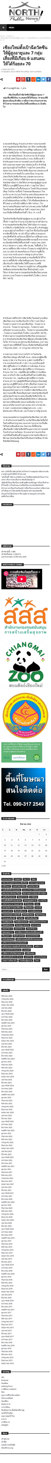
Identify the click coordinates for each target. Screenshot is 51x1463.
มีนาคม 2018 (6, 1298)
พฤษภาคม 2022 (7, 1148)
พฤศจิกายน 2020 (7, 1202)
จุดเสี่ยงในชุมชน (8, 897)
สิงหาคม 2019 (6, 1247)
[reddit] (33, 79)
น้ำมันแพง (29, 904)
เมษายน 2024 (6, 1080)
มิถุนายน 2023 (6, 1109)
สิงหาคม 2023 (6, 1104)
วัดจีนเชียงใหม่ (31, 918)
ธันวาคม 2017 (6, 1307)
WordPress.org (7, 1448)
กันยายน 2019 (6, 1244)
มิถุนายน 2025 (6, 1038)
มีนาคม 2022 (6, 1154)
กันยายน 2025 (6, 1029)
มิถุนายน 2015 (6, 1360)
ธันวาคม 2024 (6, 1056)
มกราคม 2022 (6, 1160)
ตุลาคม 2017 (6, 1313)
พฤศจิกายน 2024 (7, 1059)
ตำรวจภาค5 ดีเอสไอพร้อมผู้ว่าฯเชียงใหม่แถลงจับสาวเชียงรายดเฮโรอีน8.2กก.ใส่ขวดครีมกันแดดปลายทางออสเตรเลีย (25, 489)
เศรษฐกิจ (4, 1425)
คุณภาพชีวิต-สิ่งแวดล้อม (20, 72)
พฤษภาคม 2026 (7, 1005)
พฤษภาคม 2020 (7, 1220)
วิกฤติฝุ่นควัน (7, 922)
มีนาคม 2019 (6, 1262)
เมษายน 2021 (6, 1187)
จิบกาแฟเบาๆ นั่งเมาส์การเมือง (34, 893)
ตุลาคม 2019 (6, 1241)
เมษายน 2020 (6, 1223)
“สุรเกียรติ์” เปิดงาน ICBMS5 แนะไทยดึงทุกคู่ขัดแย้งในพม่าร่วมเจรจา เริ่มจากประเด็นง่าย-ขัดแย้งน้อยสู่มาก (25, 478)
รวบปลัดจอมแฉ (35, 911)
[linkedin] (38, 79)
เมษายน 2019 (6, 1259)
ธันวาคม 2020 (6, 1199)
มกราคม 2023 (6, 1124)
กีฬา (3, 1392)
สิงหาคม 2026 (6, 996)
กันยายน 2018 (6, 1280)
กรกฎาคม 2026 (7, 999)
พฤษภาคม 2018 (7, 1292)
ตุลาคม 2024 (6, 1062)
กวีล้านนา (6, 886)
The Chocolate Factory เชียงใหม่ (14, 883)
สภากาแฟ (36, 925)
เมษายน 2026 (6, 1008)
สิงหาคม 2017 (6, 1319)
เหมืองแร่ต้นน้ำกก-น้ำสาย (12, 957)
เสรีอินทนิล (30, 953)
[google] (23, 79)
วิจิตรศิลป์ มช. (7, 925)
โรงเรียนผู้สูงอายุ (25, 961)
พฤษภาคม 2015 (7, 1363)
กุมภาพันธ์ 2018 (7, 1301)
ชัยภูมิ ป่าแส (22, 897)
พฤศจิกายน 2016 (7, 1345)
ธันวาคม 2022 (6, 1127)
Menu (11, 27)
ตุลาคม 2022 (6, 1133)
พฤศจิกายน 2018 (7, 1274)
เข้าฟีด (3, 1442)
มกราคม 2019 (6, 1268)
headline (10, 36)
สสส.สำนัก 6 (31, 929)
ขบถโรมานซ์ (33, 886)
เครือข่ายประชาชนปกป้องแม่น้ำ (14, 943)
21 (32, 851)
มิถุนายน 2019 (6, 1253)
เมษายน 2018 (6, 1295)
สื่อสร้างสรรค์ (19, 936)
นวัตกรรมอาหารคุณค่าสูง (12, 904)
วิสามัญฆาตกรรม (22, 925)
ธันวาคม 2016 (6, 1342)
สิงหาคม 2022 (6, 1139)
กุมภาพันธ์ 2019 (7, 1265)
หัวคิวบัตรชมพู (8, 939)
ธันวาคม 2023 (6, 1092)
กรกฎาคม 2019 (7, 1250)
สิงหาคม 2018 (6, 1283)
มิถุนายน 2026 (6, 1002)
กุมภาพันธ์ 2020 (7, 1229)
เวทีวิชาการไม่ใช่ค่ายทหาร (12, 953)
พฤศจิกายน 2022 (7, 1130)
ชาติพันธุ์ (33, 897)
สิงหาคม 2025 (6, 1032)
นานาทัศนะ (5, 1407)
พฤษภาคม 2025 (7, 1041)
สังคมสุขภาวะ (7, 932)
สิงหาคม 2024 (6, 1068)
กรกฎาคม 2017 (7, 1322)
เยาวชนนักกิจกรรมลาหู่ (11, 950)
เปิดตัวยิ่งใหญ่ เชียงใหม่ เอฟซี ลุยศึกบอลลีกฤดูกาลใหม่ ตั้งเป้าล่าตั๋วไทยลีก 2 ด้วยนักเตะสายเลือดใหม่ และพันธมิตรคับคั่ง (25, 484)
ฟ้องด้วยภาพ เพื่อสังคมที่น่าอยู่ (12, 1410)
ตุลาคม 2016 (6, 1348)
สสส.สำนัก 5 (19, 929)
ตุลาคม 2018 (6, 1277)
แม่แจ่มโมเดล (40, 957)
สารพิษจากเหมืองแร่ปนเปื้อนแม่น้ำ (29, 932)
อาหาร (4, 1419)
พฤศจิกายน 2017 (7, 1310)
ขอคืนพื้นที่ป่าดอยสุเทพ (11, 890)
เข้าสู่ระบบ (5, 1439)
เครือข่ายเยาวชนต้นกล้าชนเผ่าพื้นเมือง (17, 946)
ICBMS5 (18, 879)
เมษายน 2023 (6, 1115)
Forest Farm (7, 879)
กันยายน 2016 (6, 1351)
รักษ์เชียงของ (28, 915)
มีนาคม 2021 (6, 1190)
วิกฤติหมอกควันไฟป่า (38, 922)
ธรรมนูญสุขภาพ (30, 901)
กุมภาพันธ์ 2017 (7, 1337)
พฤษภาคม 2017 (7, 1328)
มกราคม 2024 (6, 1089)
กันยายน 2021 (6, 1172)
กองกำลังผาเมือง (19, 886)
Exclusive (4, 1380)
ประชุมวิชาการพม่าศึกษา (12, 908)
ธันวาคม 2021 (6, 1163)
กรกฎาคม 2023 (7, 1106)
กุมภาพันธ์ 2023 (7, 1121)
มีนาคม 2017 (6, 1334)
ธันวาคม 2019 (6, 1235)
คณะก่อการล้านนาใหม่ (11, 893)
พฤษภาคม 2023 (7, 1112)
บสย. (37, 904)
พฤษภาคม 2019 (7, 1256)
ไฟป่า (37, 961)
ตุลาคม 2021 (6, 1169)
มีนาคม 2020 (6, 1226)
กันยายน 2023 (6, 1101)
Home (2, 36)
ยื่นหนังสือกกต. (20, 911)
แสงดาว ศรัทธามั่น (9, 961)
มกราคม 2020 (6, 1232)
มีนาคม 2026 (6, 1011)
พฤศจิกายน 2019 (7, 1238)
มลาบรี (38, 908)
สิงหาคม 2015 (6, 1354)
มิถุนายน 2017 (6, 1325)
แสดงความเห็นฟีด (8, 1445)
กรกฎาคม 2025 (7, 1035)
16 (46, 845)
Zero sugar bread (37, 883)
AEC (2, 1377)
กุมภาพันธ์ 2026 (7, 1014)
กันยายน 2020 (6, 1208)
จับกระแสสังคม (35, 72)
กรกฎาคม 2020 (7, 1214)
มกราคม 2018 (6, 1304)
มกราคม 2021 (6, 1196)
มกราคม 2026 (6, 1017)
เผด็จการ (38, 946)
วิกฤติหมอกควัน (21, 922)
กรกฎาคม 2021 (7, 1178)
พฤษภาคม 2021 (7, 1184)
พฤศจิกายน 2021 (7, 1166)
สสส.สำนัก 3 (7, 929)
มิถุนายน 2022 (6, 1145)
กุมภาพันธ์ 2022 (7, 1157)
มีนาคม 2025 (6, 1047)
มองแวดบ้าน (7, 911)
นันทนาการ (5, 1404)
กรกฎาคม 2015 (7, 1357)
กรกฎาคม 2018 (7, 1286)
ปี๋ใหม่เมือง (29, 908)
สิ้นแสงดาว (6, 936)
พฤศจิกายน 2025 (7, 1023)
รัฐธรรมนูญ (40, 915)
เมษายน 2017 (6, 1331)
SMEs (34, 879)
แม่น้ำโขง (28, 957)
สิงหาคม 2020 (6, 1211)
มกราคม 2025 (6, 1053)
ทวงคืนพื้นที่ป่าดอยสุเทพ (11, 901)
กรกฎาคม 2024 (7, 1071)
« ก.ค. (3, 866)
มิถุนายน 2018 (6, 1289)
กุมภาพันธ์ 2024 (7, 1086)
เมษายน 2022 (6, 1151)
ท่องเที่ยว (4, 1401)
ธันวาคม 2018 (6, 1271)
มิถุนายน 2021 (6, 1181)
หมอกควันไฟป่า (33, 936)
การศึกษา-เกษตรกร (8, 1389)
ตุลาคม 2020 (6, 1205)
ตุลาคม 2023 (6, 1098)
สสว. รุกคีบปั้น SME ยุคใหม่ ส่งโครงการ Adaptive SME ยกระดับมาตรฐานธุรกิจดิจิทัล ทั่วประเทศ (25, 472)
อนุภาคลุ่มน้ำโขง (8, 1416)
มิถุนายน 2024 (6, 1074)
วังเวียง (20, 918)
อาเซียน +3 (5, 1422)
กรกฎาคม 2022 (7, 1142)
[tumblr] (28, 79)
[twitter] (43, 79)
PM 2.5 (26, 879)
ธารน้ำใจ (42, 901)
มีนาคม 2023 (6, 1118)
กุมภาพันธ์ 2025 (7, 1050)
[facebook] (48, 79)
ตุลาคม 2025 (6, 1026)
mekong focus (7, 1386)
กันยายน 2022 (6, 1136)
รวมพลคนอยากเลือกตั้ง (11, 915)
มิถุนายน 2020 (6, 1217)
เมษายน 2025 (6, 1044)
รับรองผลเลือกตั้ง (8, 918)
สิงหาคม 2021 (6, 1175)
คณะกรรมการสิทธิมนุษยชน (34, 890)
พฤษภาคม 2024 (7, 1077)
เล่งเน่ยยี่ (26, 950)
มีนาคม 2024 (6, 1083)
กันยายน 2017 (6, 1316)
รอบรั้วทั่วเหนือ (7, 1413)
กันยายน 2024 (6, 1065)
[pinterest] (18, 79)
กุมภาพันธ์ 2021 (7, 1193)
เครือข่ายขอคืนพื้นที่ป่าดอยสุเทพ (28, 939)
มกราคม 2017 (6, 1339)
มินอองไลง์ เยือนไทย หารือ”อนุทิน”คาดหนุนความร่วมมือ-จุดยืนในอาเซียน (23, 495)
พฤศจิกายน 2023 (7, 1095)
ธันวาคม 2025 (6, 1020)
